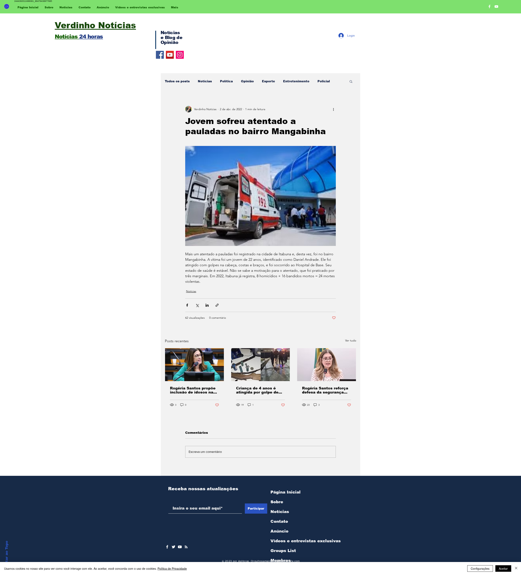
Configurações (480, 568)
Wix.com (294, 561)
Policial (323, 81)
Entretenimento (296, 81)
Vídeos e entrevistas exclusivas (305, 541)
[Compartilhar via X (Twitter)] (197, 305)
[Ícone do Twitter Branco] (173, 547)
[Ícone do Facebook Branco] (167, 547)
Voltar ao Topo (7, 554)
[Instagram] (180, 55)
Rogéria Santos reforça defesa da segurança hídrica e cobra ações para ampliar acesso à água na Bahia (325, 390)
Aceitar (503, 568)
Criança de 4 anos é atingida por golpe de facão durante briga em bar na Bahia (259, 390)
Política (226, 81)
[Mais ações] (333, 109)
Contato (279, 521)
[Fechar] (516, 568)
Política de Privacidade (172, 568)
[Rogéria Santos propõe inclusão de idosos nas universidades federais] (194, 364)
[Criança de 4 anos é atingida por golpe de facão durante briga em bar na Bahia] (260, 364)
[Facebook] (160, 55)
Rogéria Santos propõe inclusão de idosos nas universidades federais (193, 390)
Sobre (276, 502)
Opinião (247, 81)
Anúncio (279, 531)
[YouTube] (170, 55)
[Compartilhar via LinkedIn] (207, 305)
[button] (351, 81)
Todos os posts (177, 81)
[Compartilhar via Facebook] (187, 305)
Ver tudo (350, 340)
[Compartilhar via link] (217, 305)
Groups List (283, 550)
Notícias (205, 81)
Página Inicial (285, 492)
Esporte (268, 81)
